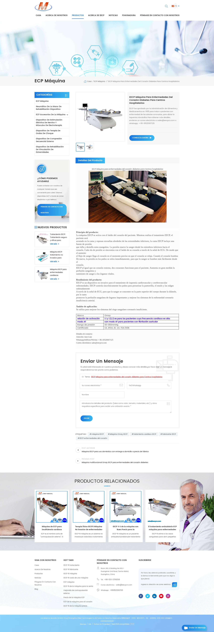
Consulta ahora (140, 137)
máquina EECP (97, 434)
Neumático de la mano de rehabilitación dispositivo (48, 108)
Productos (78, 15)
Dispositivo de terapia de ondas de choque (48, 132)
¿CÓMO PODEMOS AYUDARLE (47, 180)
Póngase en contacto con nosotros (159, 15)
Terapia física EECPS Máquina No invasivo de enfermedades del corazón (51, 528)
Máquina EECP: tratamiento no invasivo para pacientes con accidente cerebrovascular (57, 254)
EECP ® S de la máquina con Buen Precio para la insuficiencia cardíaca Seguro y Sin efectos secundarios (88, 528)
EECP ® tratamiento (71, 565)
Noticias (113, 15)
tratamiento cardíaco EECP (145, 434)
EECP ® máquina (70, 573)
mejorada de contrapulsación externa (76, 592)
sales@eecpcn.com (124, 585)
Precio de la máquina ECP (74, 597)
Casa (38, 15)
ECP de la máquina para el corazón (78, 602)
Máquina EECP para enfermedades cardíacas (58, 272)
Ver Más (53, 244)
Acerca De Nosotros (43, 569)
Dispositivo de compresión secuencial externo (49, 140)
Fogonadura (129, 15)
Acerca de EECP (96, 15)
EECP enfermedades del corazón (93, 438)
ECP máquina (42, 101)
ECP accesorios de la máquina (50, 114)
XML (89, 624)
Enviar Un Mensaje (197, 627)
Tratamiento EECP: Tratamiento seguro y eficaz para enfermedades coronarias (58, 237)
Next (183, 515)
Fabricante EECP (169, 434)
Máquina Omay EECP (118, 434)
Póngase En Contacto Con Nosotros (45, 583)
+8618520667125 (116, 590)
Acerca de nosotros (56, 15)
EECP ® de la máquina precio (75, 606)
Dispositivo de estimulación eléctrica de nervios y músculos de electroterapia (49, 122)
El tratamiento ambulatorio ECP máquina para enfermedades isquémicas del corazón (125, 528)
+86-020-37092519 (112, 579)
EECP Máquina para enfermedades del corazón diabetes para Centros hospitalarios (126, 376)
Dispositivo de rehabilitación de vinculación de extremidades (50, 149)
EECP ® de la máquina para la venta (78, 586)
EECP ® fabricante (71, 569)
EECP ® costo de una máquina (76, 578)
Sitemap (83, 624)
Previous (31, 515)
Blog (36, 589)
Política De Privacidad (102, 624)
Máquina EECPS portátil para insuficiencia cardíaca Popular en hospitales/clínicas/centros (162, 528)
